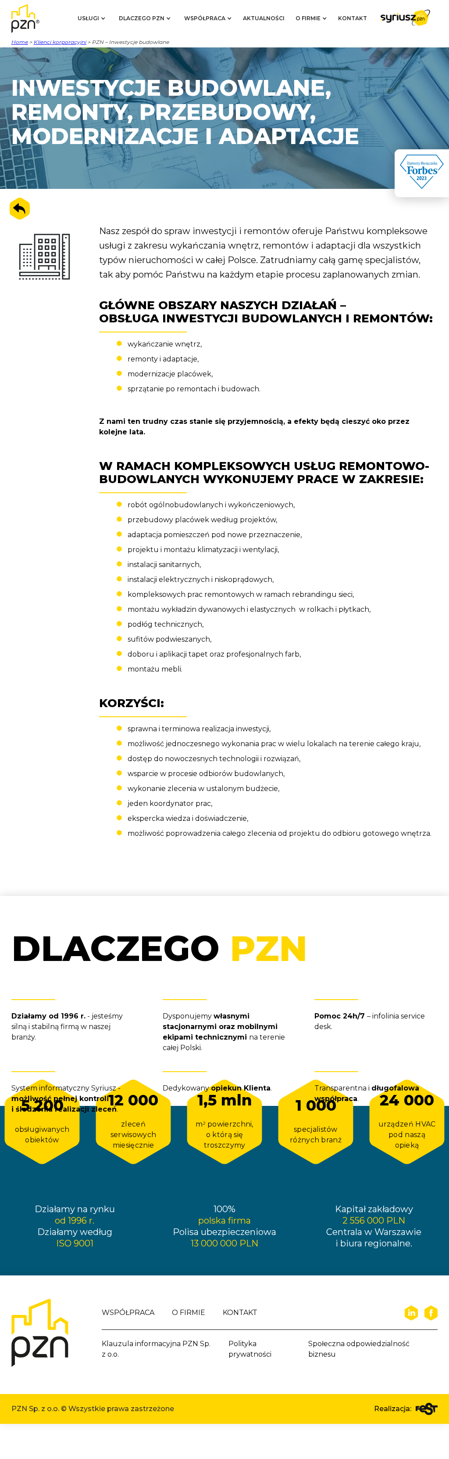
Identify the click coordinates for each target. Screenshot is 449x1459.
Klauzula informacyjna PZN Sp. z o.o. (156, 1349)
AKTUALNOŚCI (264, 18)
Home (19, 42)
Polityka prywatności (249, 1349)
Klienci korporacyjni (60, 42)
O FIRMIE (188, 1312)
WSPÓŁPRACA (128, 1312)
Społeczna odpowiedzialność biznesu (359, 1349)
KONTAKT (352, 18)
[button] (91, 18)
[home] (33, 18)
